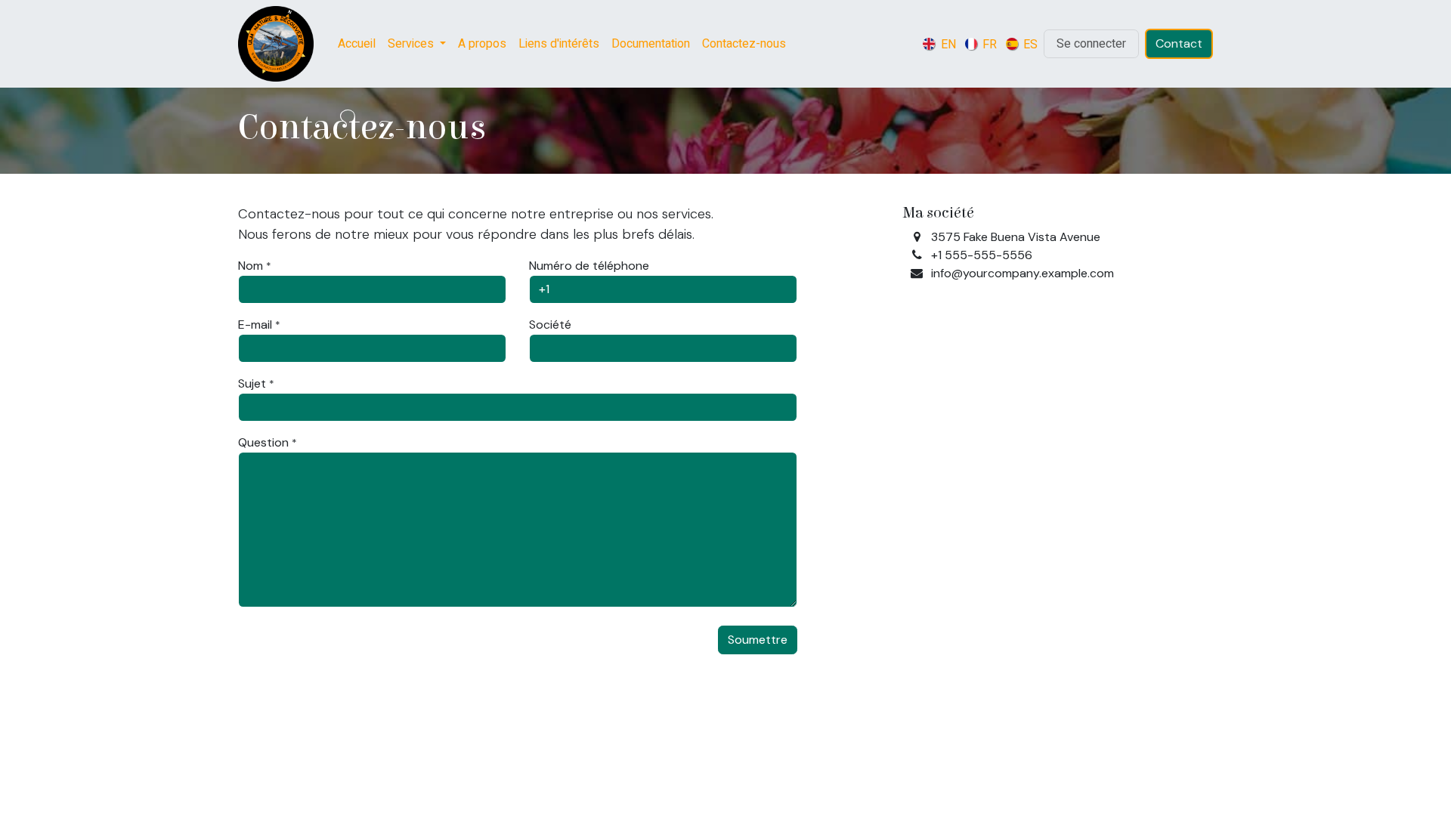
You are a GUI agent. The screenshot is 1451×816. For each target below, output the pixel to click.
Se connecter (1091, 44)
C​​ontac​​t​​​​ (1179, 43)
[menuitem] (357, 44)
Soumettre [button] (757, 640)
